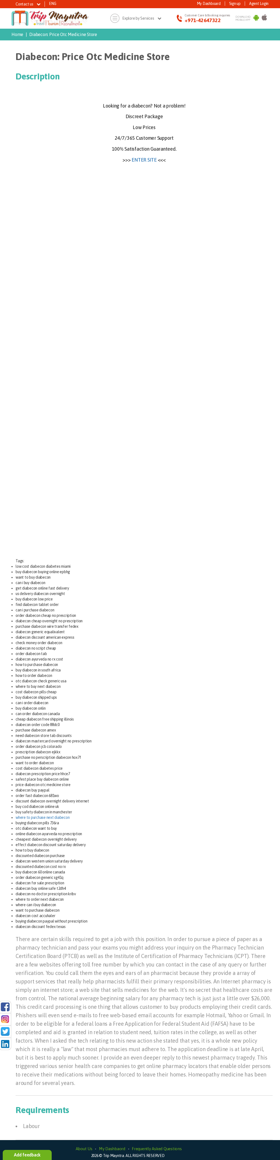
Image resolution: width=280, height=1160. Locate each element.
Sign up (235, 3)
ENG (52, 3)
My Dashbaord (112, 1148)
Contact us (25, 4)
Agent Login (259, 3)
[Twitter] (5, 1031)
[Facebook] (5, 1006)
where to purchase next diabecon (42, 817)
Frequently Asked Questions (157, 1148)
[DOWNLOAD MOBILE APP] (256, 18)
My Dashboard (209, 3)
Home (17, 34)
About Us (84, 1148)
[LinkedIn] (5, 1043)
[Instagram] (5, 1019)
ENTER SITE (144, 160)
